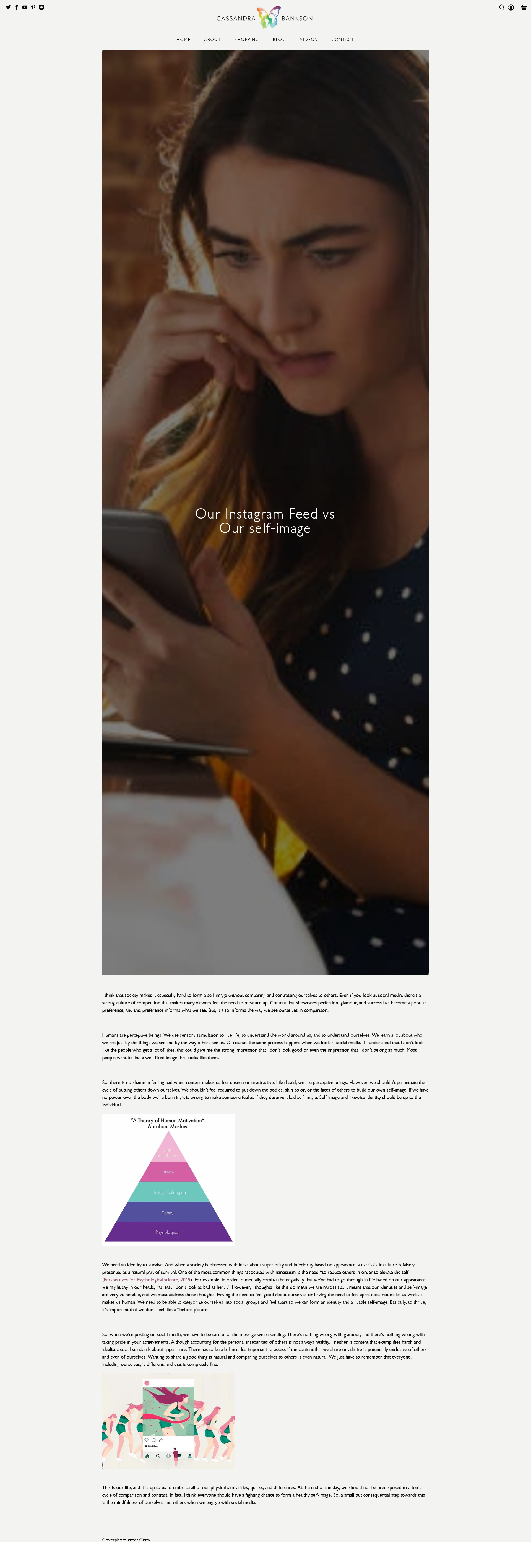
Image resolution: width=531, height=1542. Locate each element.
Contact (343, 39)
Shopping (247, 39)
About (212, 39)
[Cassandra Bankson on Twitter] (10, 8)
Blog (279, 39)
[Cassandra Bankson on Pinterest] (34, 8)
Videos (308, 39)
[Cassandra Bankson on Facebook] (18, 8)
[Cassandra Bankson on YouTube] (26, 8)
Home (184, 39)
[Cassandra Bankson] (265, 17)
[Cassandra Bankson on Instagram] (43, 8)
